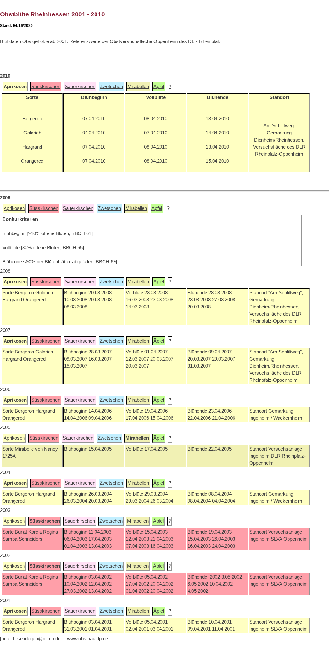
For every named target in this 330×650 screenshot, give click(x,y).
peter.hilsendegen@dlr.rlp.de (30, 638)
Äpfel (158, 86)
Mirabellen (138, 86)
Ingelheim (260, 456)
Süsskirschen (45, 86)
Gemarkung (280, 494)
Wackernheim (287, 501)
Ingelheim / (260, 501)
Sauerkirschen (80, 86)
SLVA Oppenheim (289, 539)
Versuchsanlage (285, 449)
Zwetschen (111, 86)
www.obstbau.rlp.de (87, 638)
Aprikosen (14, 208)
